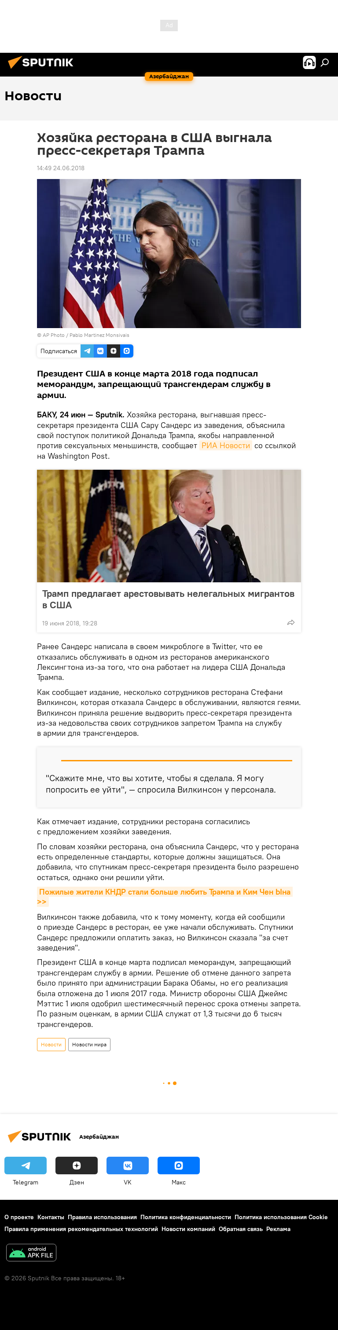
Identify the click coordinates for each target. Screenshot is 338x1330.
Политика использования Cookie (281, 1217)
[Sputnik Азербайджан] (43, 70)
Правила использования (102, 1217)
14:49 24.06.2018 (60, 168)
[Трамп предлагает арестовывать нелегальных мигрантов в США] (169, 526)
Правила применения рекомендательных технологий (81, 1229)
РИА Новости (226, 445)
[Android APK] (31, 1254)
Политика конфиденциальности (185, 1217)
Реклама (278, 1229)
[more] (291, 622)
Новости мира (89, 1044)
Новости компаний (188, 1229)
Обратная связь (241, 1229)
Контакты (50, 1217)
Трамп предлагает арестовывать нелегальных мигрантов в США (168, 599)
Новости (51, 1044)
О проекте (19, 1217)
